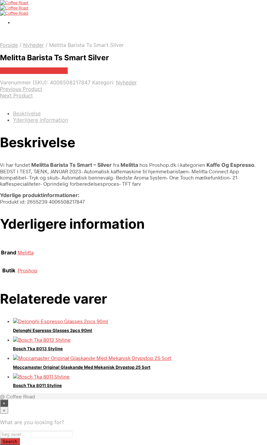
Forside (9, 45)
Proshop (27, 270)
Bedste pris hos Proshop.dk (34, 70)
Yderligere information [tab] (40, 120)
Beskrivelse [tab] (27, 113)
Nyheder (33, 45)
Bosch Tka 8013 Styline (38, 348)
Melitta (26, 252)
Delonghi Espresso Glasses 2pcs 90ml (52, 330)
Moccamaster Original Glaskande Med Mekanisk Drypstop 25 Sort (81, 367)
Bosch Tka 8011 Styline (37, 385)
